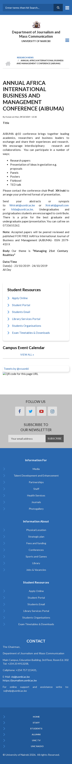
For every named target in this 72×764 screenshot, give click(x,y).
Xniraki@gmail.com (57, 205)
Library (36, 563)
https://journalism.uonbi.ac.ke (20, 680)
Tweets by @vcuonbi (16, 368)
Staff (36, 488)
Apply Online (20, 298)
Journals (36, 502)
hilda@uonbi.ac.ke (19, 209)
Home (36, 717)
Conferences (36, 549)
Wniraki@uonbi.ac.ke (22, 205)
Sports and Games (36, 556)
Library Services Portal (26, 319)
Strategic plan (36, 536)
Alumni (36, 734)
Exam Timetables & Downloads (31, 332)
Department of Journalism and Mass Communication (36, 34)
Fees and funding (36, 543)
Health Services (36, 495)
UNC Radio (37, 746)
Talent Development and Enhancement (36, 475)
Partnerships (36, 482)
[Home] (36, 24)
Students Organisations (26, 325)
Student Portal (21, 305)
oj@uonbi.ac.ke (21, 676)
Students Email (21, 311)
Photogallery (36, 508)
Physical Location (36, 529)
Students (36, 728)
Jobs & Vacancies (36, 569)
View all (26, 354)
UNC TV (36, 740)
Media (36, 468)
